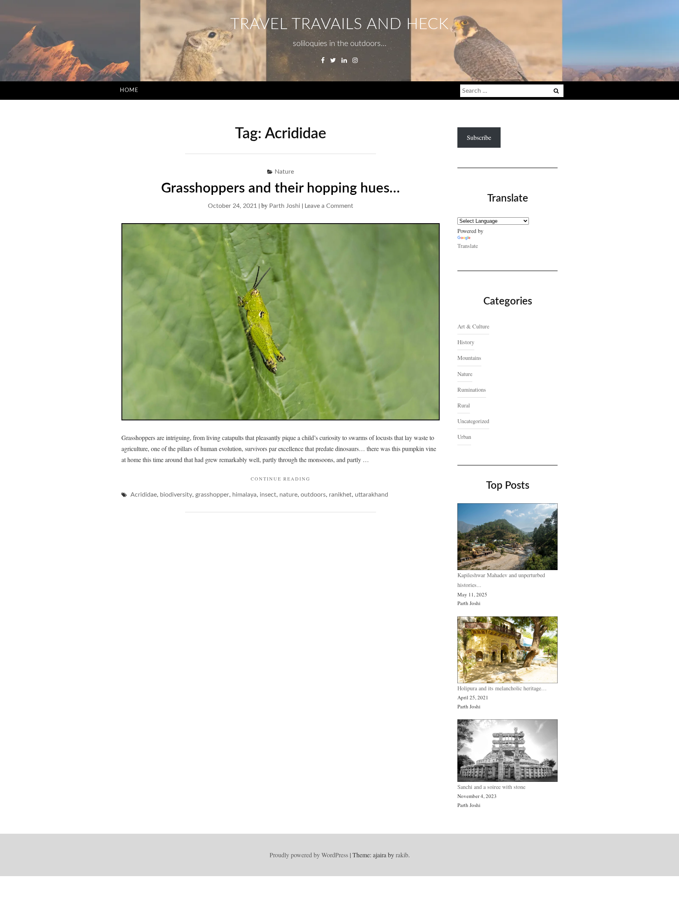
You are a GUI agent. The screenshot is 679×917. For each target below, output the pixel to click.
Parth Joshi (284, 206)
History (465, 342)
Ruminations (471, 389)
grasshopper (212, 495)
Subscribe (479, 137)
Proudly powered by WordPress (309, 855)
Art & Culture (473, 326)
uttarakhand (371, 495)
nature (288, 495)
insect (268, 495)
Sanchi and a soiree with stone (492, 786)
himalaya (244, 495)
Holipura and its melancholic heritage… (502, 688)
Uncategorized (473, 421)
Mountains (469, 357)
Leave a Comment (329, 206)
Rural (463, 405)
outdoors (313, 495)
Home (129, 90)
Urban (464, 436)
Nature (284, 172)
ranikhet (340, 495)
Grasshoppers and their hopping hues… (280, 188)
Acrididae (143, 495)
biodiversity (176, 495)
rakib (402, 855)
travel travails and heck (339, 24)
